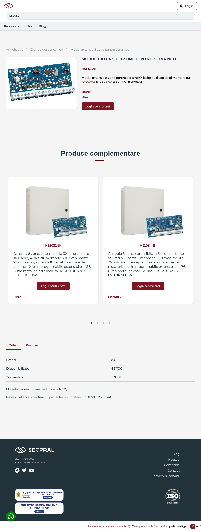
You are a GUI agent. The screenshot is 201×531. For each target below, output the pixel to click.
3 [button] (103, 323)
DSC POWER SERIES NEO (47, 49)
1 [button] (92, 323)
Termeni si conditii (166, 476)
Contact (174, 470)
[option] (53, 240)
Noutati (174, 459)
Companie (172, 465)
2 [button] (98, 323)
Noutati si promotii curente (102, 526)
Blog (176, 454)
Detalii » (20, 297)
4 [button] (109, 323)
